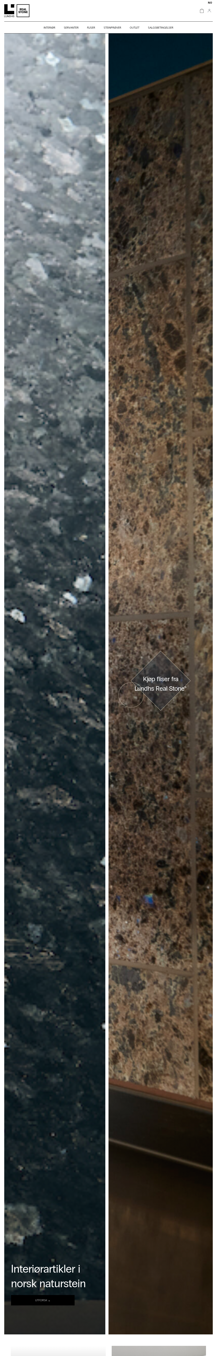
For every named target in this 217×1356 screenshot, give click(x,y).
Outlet (134, 27)
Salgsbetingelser (160, 27)
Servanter (71, 27)
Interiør (49, 27)
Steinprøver (112, 27)
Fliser (91, 27)
